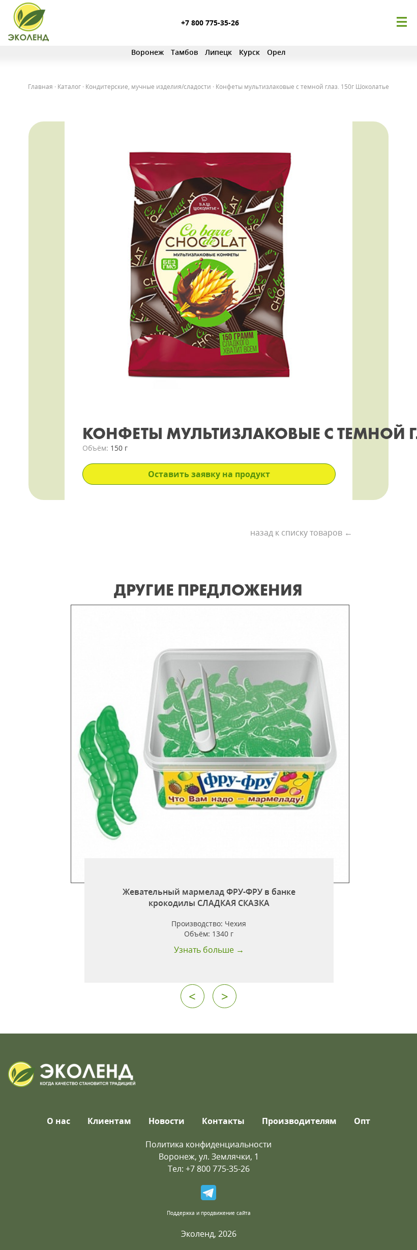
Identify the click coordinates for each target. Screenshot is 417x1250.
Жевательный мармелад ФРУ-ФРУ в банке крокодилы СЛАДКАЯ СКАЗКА (209, 897)
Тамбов (184, 52)
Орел (276, 52)
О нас (58, 1121)
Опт (362, 1121)
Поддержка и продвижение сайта (209, 1212)
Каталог (69, 86)
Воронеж (147, 52)
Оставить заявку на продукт (209, 474)
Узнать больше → (209, 949)
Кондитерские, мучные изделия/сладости (148, 86)
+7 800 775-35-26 (210, 22)
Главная (40, 86)
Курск (249, 52)
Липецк (218, 52)
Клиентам (109, 1121)
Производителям (299, 1121)
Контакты (223, 1121)
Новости (166, 1121)
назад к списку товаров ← (301, 532)
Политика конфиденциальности (208, 1144)
